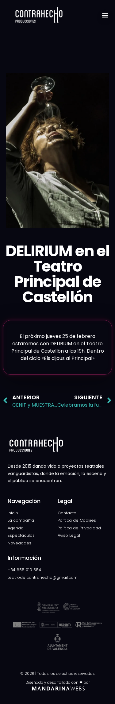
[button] (105, 15)
